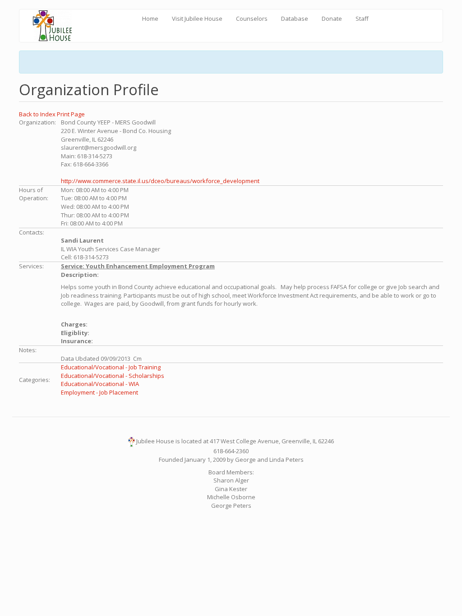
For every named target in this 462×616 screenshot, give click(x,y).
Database (294, 18)
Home (150, 18)
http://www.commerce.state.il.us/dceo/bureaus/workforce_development (160, 181)
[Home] (56, 25)
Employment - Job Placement (99, 392)
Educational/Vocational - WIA (100, 384)
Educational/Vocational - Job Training (111, 367)
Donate (332, 18)
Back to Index (38, 114)
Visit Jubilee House (197, 18)
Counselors (252, 18)
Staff (362, 18)
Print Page (71, 114)
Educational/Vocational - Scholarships (112, 376)
